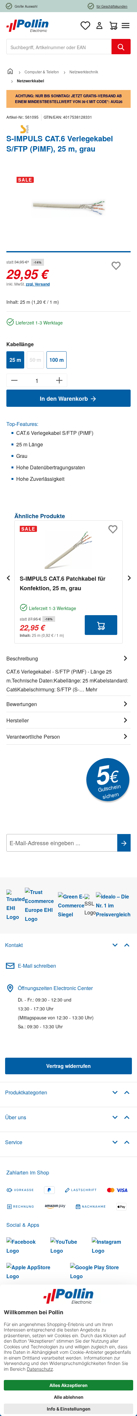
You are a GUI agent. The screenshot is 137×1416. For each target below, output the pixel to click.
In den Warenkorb (65, 398)
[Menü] (126, 25)
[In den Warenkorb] (101, 625)
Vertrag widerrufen (68, 1065)
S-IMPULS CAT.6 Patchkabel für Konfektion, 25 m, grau (62, 583)
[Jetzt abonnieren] (124, 843)
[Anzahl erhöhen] (59, 380)
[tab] (68, 673)
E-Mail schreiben (37, 965)
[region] (68, 212)
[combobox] (59, 46)
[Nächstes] (129, 577)
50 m (37, 361)
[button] (121, 944)
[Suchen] (121, 46)
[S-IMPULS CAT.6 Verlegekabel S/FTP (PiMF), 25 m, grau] (68, 208)
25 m (15, 359)
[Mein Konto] (99, 26)
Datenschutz (47, 857)
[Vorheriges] (8, 577)
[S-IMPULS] (68, 129)
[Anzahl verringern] (14, 380)
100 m (56, 359)
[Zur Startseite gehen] (27, 24)
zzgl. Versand (38, 284)
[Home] (10, 71)
